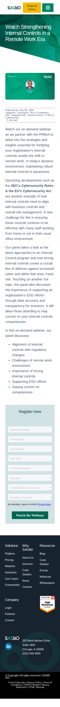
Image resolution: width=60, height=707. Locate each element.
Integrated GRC (18, 115)
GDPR (27, 684)
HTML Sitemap (36, 687)
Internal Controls (36, 115)
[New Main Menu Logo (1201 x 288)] (14, 8)
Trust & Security (16, 682)
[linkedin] (8, 646)
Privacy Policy (34, 682)
